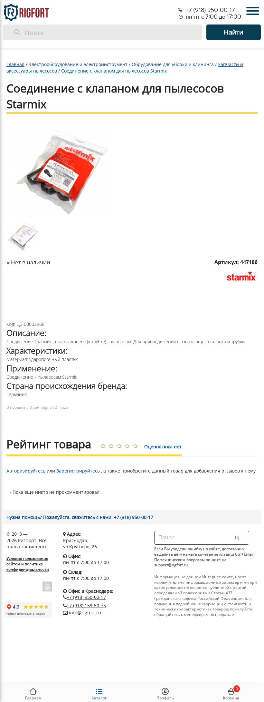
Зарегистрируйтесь (78, 471)
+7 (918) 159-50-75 (86, 605)
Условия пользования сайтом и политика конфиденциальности (27, 564)
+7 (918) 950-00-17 (86, 597)
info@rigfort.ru (84, 612)
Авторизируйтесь (25, 471)
